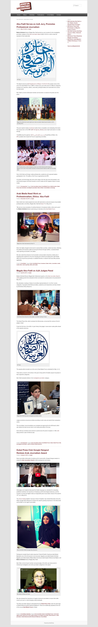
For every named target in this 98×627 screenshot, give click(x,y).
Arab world (56, 614)
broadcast (43, 263)
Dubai (47, 263)
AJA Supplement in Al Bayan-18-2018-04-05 (38, 84)
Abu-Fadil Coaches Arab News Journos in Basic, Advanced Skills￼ (75, 32)
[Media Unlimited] (39, 7)
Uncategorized (24, 186)
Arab (31, 263)
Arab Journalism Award (35, 34)
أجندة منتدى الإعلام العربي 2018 (38, 135)
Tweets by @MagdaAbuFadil (74, 46)
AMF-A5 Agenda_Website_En (38, 129)
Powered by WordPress (49, 623)
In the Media (50, 15)
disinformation (53, 186)
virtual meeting (22, 498)
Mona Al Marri (41, 187)
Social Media (47, 187)
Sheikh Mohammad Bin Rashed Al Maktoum (31, 616)
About (24, 15)
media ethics (19, 264)
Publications (40, 15)
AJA (58, 430)
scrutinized (31, 128)
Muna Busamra (38, 444)
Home (18, 15)
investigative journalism (32, 187)
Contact (59, 15)
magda (29, 29)
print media (35, 264)
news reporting (26, 264)
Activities (31, 15)
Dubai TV (43, 203)
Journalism (54, 263)
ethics (50, 263)
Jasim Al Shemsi (31, 444)
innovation (24, 187)
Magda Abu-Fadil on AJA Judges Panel (35, 270)
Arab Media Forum (46, 186)
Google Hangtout (34, 615)
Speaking (28, 614)
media (58, 263)
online (31, 264)
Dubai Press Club (57, 442)
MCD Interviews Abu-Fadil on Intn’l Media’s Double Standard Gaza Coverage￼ (74, 23)
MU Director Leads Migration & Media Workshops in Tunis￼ (74, 40)
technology (52, 187)
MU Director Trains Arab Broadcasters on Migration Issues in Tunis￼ (74, 27)
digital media (19, 615)
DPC (18, 136)
